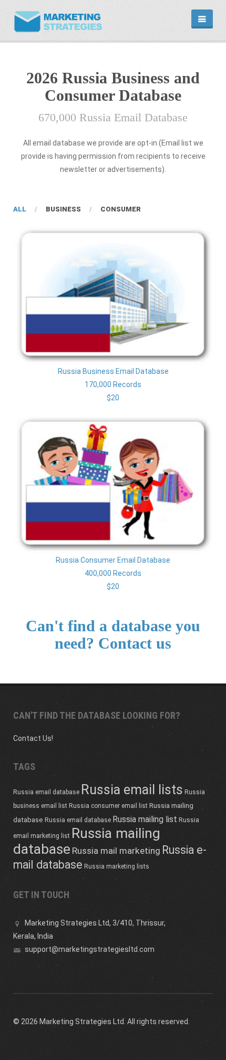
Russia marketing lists (116, 866)
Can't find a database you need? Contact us (113, 634)
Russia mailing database (86, 841)
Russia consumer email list (108, 806)
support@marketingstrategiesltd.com (90, 949)
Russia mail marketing (116, 850)
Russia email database (46, 792)
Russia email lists (132, 789)
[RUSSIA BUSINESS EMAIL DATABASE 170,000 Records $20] (113, 295)
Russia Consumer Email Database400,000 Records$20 (113, 573)
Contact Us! (33, 738)
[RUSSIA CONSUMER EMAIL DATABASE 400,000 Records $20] (113, 484)
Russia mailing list (144, 819)
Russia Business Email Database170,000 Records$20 (113, 384)
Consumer (120, 209)
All (19, 209)
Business (63, 209)
